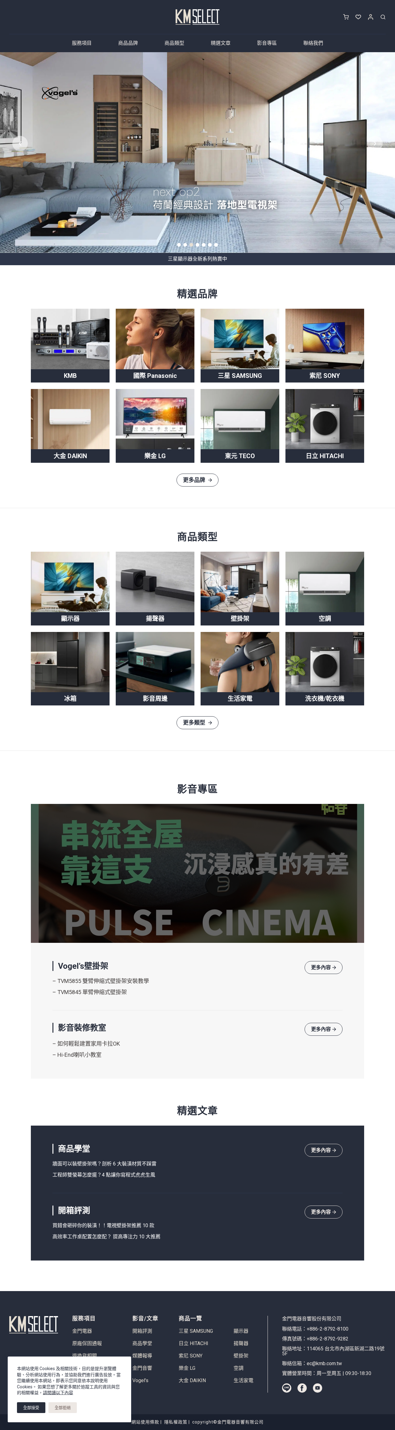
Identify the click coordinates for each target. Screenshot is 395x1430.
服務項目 (82, 43)
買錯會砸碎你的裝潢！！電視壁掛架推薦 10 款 (104, 1225)
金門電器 (82, 1331)
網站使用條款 (145, 1422)
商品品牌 (128, 43)
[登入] (370, 17)
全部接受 (31, 1407)
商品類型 (174, 43)
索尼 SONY (190, 1355)
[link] (197, 152)
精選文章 (221, 43)
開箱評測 (142, 1331)
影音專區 (267, 43)
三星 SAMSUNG (196, 1331)
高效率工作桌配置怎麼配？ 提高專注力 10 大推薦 (107, 1237)
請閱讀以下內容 (58, 1392)
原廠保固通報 (87, 1343)
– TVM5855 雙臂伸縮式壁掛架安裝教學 (100, 981)
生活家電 (243, 1380)
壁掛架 (241, 1355)
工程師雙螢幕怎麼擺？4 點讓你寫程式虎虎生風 (104, 1175)
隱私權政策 (175, 1422)
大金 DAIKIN (192, 1380)
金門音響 (142, 1368)
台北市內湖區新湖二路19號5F (333, 1351)
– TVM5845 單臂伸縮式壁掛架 (89, 992)
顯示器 (241, 1331)
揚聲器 (241, 1343)
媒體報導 (142, 1355)
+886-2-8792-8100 (327, 1329)
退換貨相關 (84, 1355)
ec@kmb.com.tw (324, 1363)
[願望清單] (358, 17)
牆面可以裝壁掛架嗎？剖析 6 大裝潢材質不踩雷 (104, 1164)
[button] (179, 245)
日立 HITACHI (193, 1343)
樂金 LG (187, 1368)
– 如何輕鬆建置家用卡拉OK (86, 1043)
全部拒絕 (63, 1407)
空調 (238, 1368)
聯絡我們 (313, 43)
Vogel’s (140, 1380)
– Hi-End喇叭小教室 (77, 1055)
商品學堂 (142, 1343)
